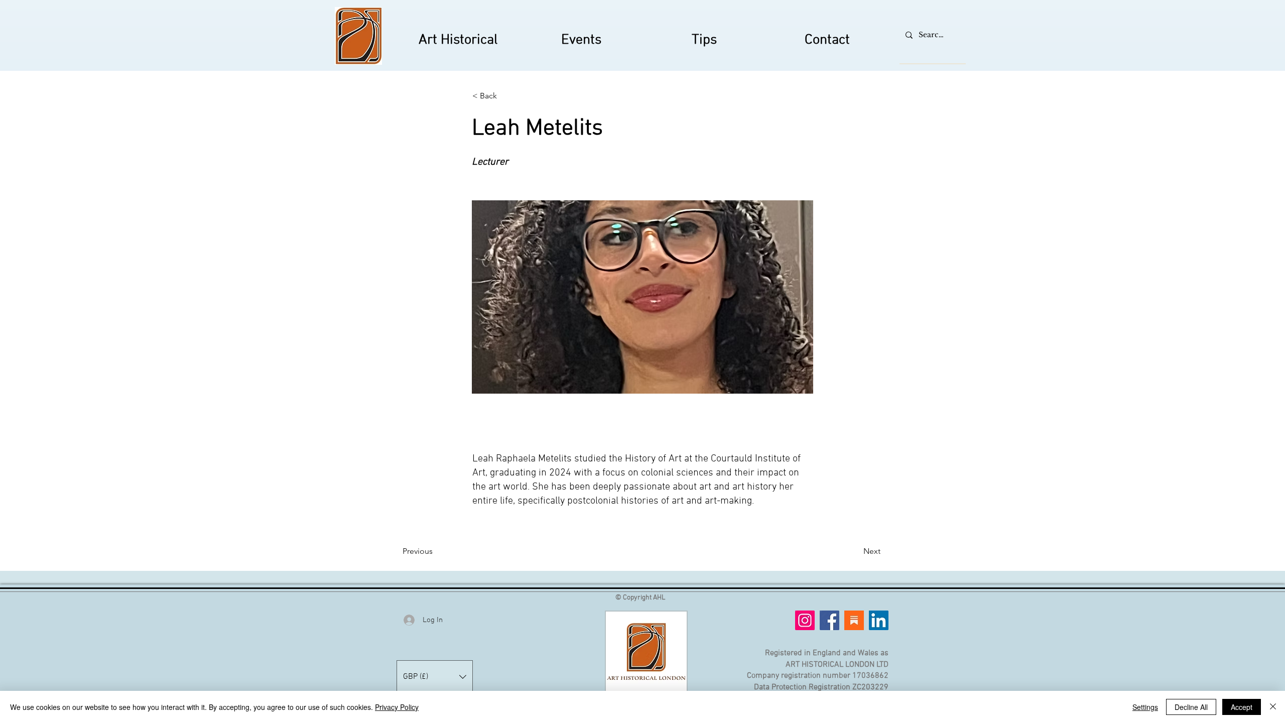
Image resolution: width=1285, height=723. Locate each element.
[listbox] (435, 676)
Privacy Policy (397, 707)
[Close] (1273, 707)
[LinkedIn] (878, 620)
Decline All (1191, 707)
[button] (505, 96)
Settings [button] (1145, 707)
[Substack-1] (854, 620)
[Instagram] (805, 620)
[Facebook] (829, 620)
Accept (1241, 707)
